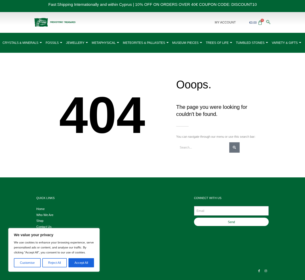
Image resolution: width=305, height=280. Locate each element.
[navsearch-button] (268, 22)
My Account (225, 22)
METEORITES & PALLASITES (144, 42)
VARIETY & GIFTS (285, 42)
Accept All (81, 262)
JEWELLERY (75, 42)
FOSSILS (52, 42)
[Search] (234, 147)
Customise (27, 262)
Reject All (54, 262)
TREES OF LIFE (217, 42)
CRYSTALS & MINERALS (20, 42)
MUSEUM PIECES (185, 42)
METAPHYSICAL (104, 42)
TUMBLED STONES (250, 42)
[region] (54, 250)
